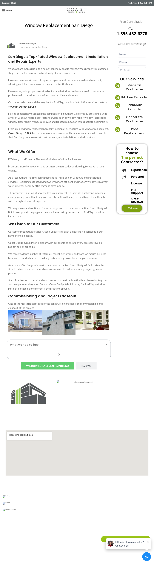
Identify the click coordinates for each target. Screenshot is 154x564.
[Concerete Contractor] (117, 117)
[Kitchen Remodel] (117, 97)
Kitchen (59, 502)
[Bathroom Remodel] (117, 105)
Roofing (59, 506)
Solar (58, 511)
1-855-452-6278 (145, 3)
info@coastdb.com (27, 504)
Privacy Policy (122, 526)
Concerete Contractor (134, 119)
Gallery (119, 511)
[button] (12, 322)
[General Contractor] (117, 85)
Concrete (60, 521)
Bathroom (60, 497)
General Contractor (134, 87)
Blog (118, 516)
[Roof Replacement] (117, 129)
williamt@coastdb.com (53, 504)
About (119, 502)
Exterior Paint (62, 516)
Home (119, 497)
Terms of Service (124, 531)
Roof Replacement (134, 131)
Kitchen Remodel (134, 97)
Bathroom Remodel (134, 107)
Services (120, 506)
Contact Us (121, 521)
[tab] (47, 365)
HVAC (59, 526)
